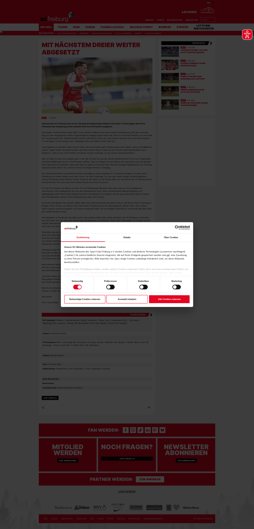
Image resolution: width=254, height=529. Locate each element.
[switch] (110, 287)
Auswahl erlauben (127, 299)
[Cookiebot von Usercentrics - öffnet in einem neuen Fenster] (177, 227)
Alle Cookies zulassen (169, 299)
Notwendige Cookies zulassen (84, 299)
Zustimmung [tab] (83, 237)
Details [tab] (127, 237)
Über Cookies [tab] (171, 237)
